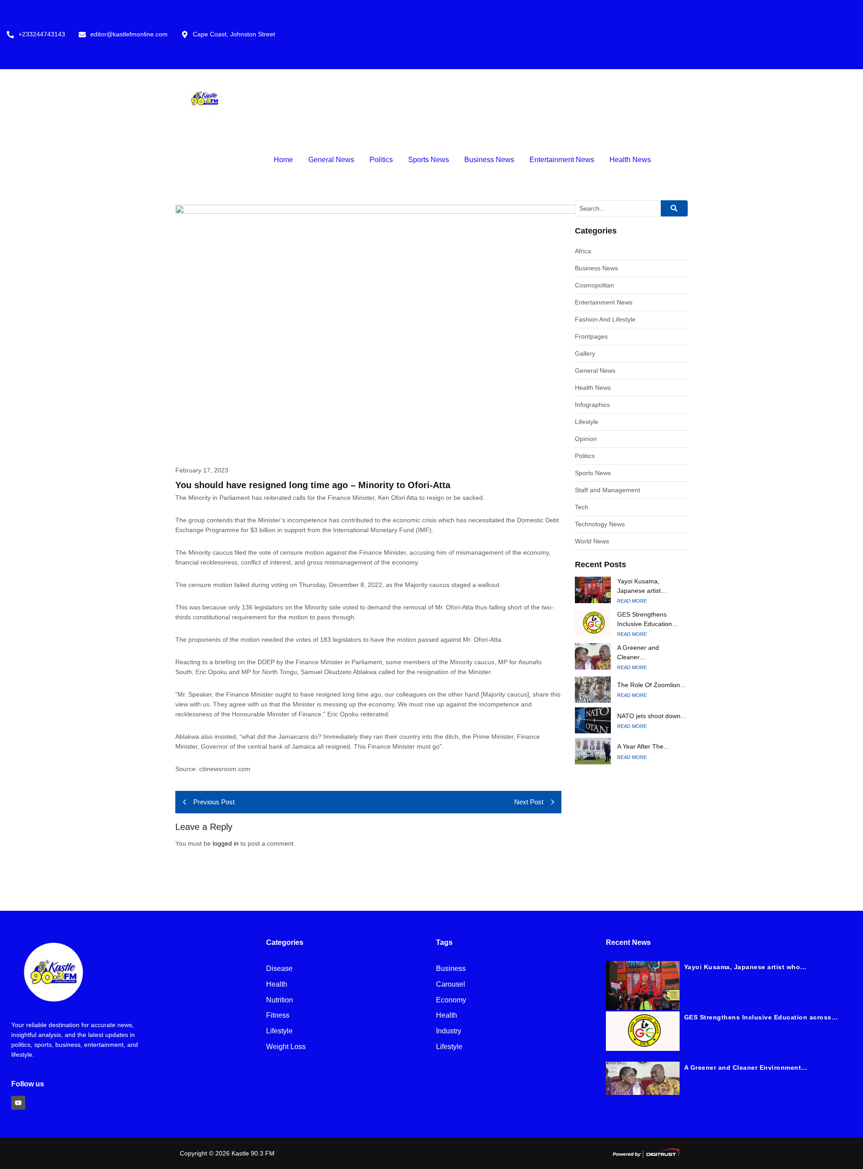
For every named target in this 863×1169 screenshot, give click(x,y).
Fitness (277, 1016)
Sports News (428, 159)
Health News (630, 159)
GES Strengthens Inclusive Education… (647, 619)
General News (331, 159)
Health (276, 985)
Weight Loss (286, 1047)
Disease (279, 969)
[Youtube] (18, 1103)
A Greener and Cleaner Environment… (746, 1067)
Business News (489, 159)
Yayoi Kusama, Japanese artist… (642, 586)
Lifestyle (279, 1031)
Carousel (450, 985)
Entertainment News (561, 159)
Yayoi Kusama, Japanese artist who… (745, 966)
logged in (226, 843)
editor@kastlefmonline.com (129, 34)
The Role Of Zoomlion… (651, 684)
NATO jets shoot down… (652, 715)
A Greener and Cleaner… (638, 652)
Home (283, 159)
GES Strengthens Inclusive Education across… (761, 1017)
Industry (448, 1031)
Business (451, 969)
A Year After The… (643, 746)
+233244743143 (41, 34)
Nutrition (279, 1000)
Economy (451, 1000)
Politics (381, 159)
